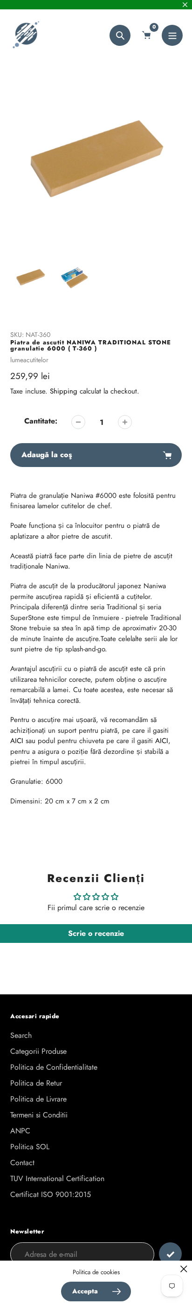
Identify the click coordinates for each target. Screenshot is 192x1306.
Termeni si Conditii (39, 1114)
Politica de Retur (36, 1083)
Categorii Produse (38, 1051)
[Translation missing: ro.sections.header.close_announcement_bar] (185, 4)
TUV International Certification (57, 1178)
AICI (16, 741)
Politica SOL (29, 1146)
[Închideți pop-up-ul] (184, 1269)
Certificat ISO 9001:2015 (50, 1194)
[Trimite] (170, 1253)
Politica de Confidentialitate (53, 1067)
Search (21, 1035)
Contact (22, 1162)
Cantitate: (40, 421)
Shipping (63, 391)
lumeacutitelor (29, 360)
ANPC (20, 1130)
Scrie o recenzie (96, 933)
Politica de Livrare (38, 1099)
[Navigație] (172, 35)
